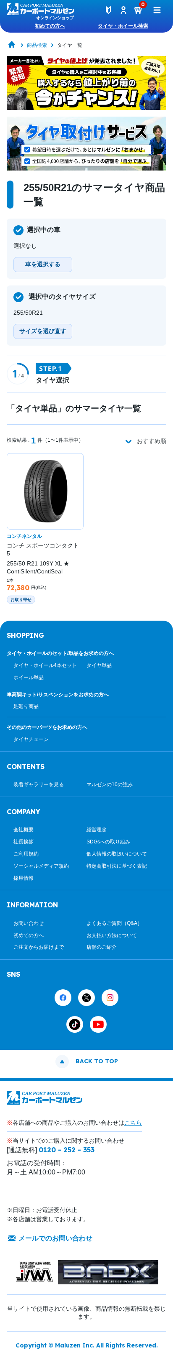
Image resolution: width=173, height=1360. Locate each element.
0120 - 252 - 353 (66, 1150)
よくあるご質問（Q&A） (114, 923)
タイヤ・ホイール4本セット (45, 665)
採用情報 (23, 878)
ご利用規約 (26, 854)
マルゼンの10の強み (109, 784)
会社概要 (23, 830)
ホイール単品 (28, 677)
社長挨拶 (23, 842)
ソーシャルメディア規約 (41, 866)
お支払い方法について (111, 935)
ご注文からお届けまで (38, 947)
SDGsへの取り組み (108, 842)
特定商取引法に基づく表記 (116, 866)
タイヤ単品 (99, 665)
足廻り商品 (26, 706)
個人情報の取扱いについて (116, 854)
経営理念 (96, 830)
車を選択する (42, 264)
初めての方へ (50, 26)
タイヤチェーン (31, 739)
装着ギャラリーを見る (38, 784)
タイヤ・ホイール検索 (123, 26)
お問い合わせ (28, 923)
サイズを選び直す (42, 331)
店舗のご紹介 (101, 947)
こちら (133, 1122)
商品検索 (37, 45)
